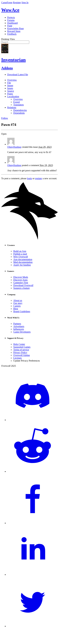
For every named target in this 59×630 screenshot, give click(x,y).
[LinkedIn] (32, 574)
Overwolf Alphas (21, 355)
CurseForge (6, 2)
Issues (10, 88)
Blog (15, 308)
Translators (18, 104)
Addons (7, 68)
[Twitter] (32, 626)
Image (10, 85)
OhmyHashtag (14, 147)
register (38, 178)
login (29, 178)
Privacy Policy (20, 352)
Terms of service (21, 349)
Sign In (24, 2)
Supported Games (21, 347)
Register (17, 2)
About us (17, 300)
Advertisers (18, 326)
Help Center (19, 344)
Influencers (18, 329)
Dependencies (20, 110)
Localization (13, 96)
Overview (12, 80)
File (9, 82)
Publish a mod (20, 254)
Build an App (19, 251)
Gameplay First (20, 282)
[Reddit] (32, 471)
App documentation (22, 259)
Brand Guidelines (21, 311)
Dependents (19, 113)
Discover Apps (20, 280)
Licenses (17, 358)
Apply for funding (22, 265)
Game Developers (22, 332)
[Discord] (32, 420)
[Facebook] (32, 523)
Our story (17, 303)
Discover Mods (20, 277)
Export (16, 102)
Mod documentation (23, 262)
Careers (17, 306)
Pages (10, 93)
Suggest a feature (21, 288)
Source (10, 91)
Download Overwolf (23, 285)
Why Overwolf (20, 256)
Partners (17, 323)
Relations (11, 107)
